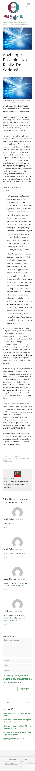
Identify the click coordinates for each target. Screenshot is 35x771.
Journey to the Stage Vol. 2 (14, 739)
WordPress (17, 766)
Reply (5, 527)
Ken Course (15, 456)
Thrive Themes (11, 764)
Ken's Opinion (19, 459)
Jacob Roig (8, 519)
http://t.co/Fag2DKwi (17, 586)
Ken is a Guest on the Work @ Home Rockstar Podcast (17, 727)
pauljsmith (9, 611)
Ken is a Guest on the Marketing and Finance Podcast (17, 721)
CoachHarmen (10, 579)
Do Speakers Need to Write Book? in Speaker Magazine (17, 733)
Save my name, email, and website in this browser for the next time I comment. (17, 679)
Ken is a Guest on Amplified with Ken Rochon (17, 714)
